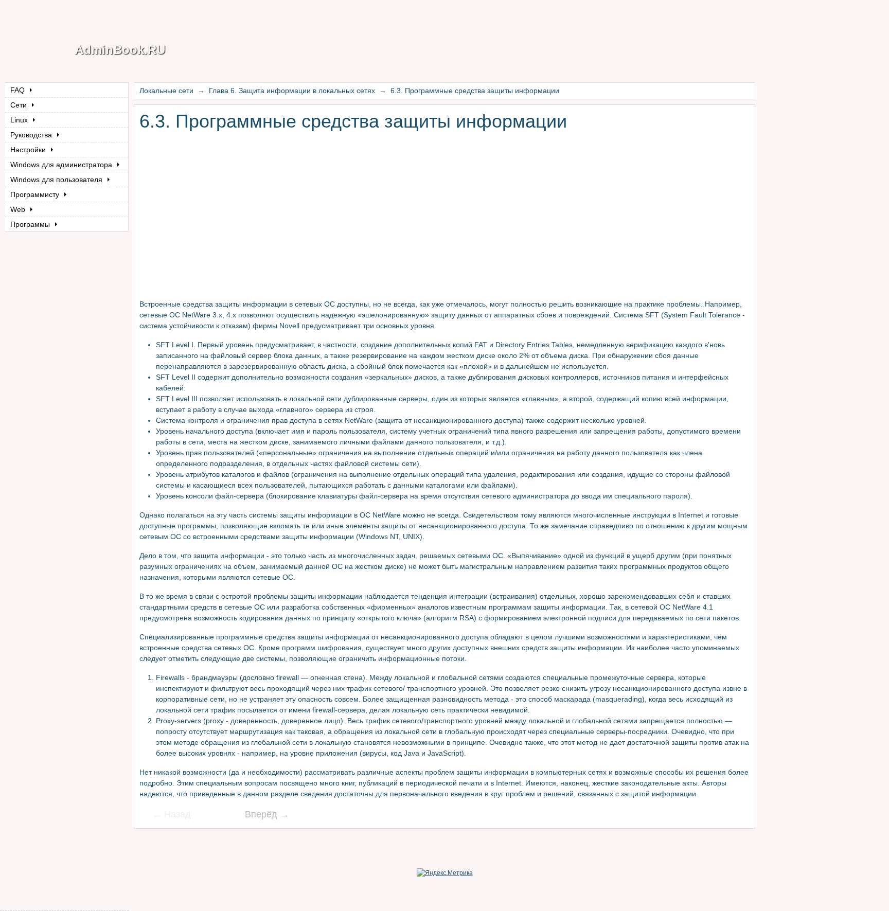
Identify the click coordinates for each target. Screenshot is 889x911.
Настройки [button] (29, 150)
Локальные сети (166, 90)
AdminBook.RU (120, 50)
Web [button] (18, 209)
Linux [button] (20, 120)
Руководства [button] (32, 135)
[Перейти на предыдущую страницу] (178, 815)
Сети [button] (19, 105)
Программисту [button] (35, 194)
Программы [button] (31, 224)
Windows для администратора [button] (62, 164)
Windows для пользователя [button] (57, 179)
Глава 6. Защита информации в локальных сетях (292, 90)
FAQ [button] (18, 90)
